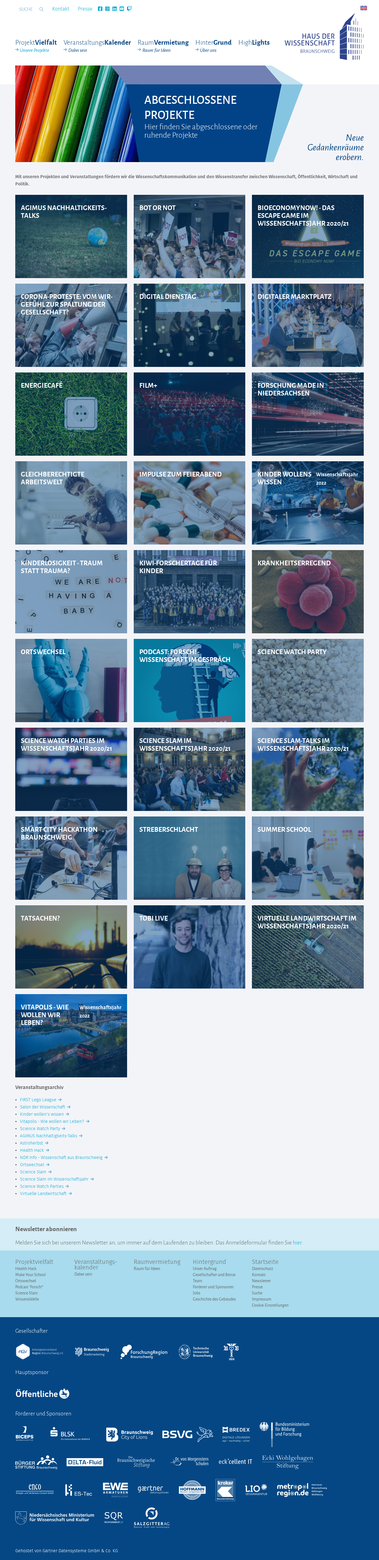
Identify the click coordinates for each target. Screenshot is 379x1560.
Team (197, 1281)
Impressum (261, 1299)
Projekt (36, 45)
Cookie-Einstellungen (270, 1305)
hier (297, 1242)
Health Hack (32, 1150)
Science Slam (33, 1172)
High (254, 42)
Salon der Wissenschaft (43, 1107)
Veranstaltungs (97, 45)
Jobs (196, 1293)
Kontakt (60, 9)
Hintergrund (209, 1262)
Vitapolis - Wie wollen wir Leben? (52, 1121)
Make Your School (30, 1274)
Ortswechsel (32, 1165)
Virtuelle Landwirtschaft (44, 1193)
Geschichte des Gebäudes (214, 1299)
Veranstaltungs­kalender (95, 1265)
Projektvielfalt (34, 1262)
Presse (85, 9)
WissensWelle (27, 1299)
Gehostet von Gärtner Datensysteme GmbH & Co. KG (66, 1551)
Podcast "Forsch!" (29, 1287)
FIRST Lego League (38, 1100)
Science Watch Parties (42, 1186)
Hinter (213, 45)
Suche (257, 1293)
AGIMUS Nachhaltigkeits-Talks (49, 1136)
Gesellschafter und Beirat (214, 1274)
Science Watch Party (40, 1128)
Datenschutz (262, 1268)
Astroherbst (32, 1143)
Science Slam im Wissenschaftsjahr (55, 1179)
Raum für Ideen (147, 1268)
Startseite (265, 1262)
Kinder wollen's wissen (42, 1114)
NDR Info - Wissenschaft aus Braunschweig (61, 1157)
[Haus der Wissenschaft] (324, 36)
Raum (163, 45)
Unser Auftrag (205, 1268)
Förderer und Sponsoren (213, 1287)
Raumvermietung (157, 1262)
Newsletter (261, 1281)
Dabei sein (83, 1274)
